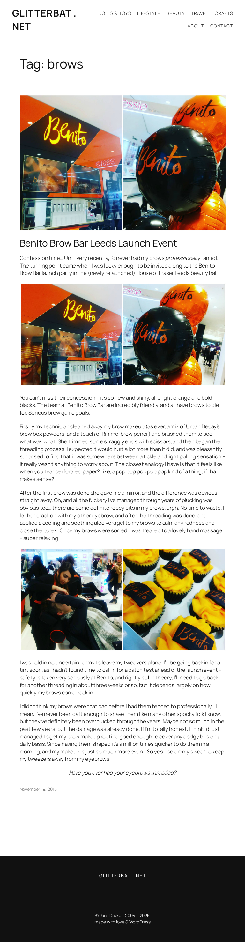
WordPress (140, 922)
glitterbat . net (122, 875)
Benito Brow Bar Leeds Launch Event (98, 243)
